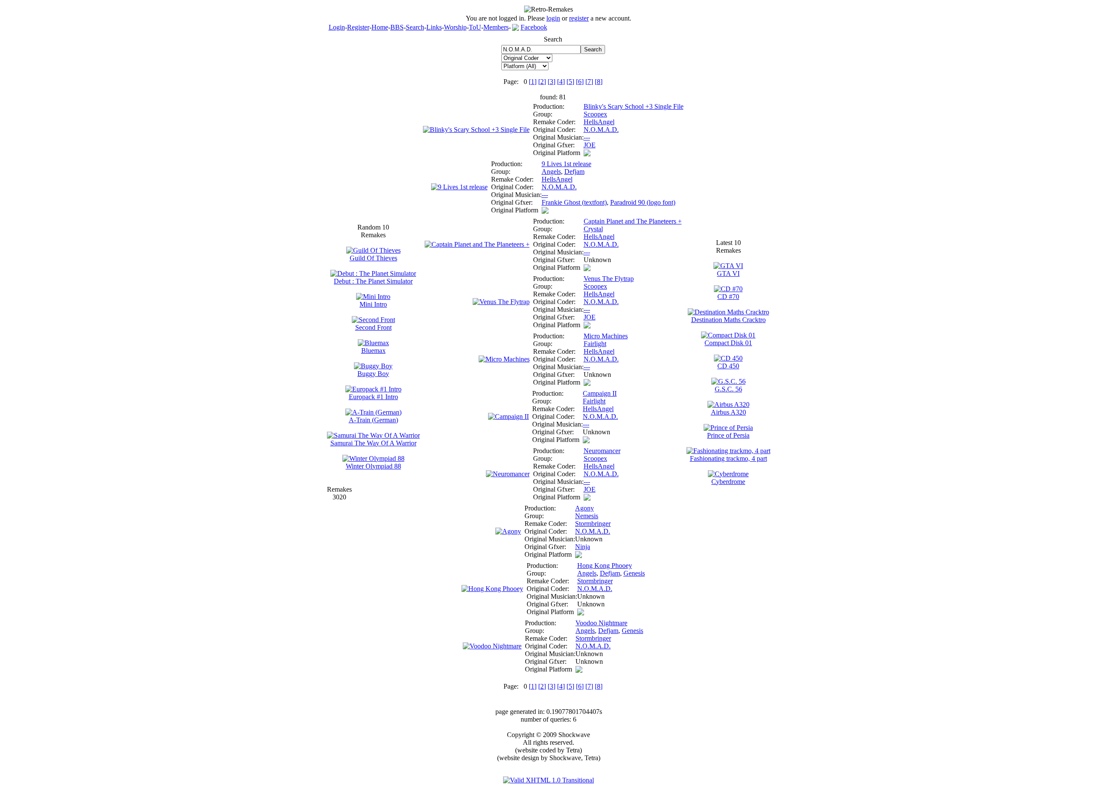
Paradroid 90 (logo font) (642, 202)
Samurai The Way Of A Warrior (373, 443)
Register (358, 27)
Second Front (373, 327)
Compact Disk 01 (728, 342)
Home (380, 27)
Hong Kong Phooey (604, 565)
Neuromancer (602, 450)
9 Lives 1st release (566, 163)
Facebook (534, 27)
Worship (455, 27)
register (579, 18)
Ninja (582, 546)
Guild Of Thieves (373, 258)
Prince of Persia (728, 435)
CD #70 (728, 296)
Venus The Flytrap (609, 278)
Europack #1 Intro (373, 396)
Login (337, 27)
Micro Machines (606, 336)
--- (587, 137)
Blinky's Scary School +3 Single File (633, 106)
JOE (590, 145)
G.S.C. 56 (728, 389)
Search (415, 27)
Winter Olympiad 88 (373, 466)
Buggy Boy (373, 373)
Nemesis (586, 515)
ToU (475, 27)
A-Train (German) (373, 420)
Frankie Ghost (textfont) (574, 202)
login (553, 18)
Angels (551, 171)
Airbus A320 (728, 412)
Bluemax (373, 350)
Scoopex (595, 114)
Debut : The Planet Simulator (373, 281)
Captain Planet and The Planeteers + (633, 221)
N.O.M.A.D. (601, 129)
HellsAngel (599, 121)
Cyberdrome (728, 481)
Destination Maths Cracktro (728, 319)
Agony (584, 508)
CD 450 (728, 366)
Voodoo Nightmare (601, 623)
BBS (397, 27)
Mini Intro (373, 304)
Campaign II (600, 393)
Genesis (634, 573)
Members (496, 27)
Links (434, 27)
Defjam (574, 171)
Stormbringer (593, 523)
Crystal (593, 229)
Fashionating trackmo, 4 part (728, 458)
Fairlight (595, 343)
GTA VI (728, 273)
